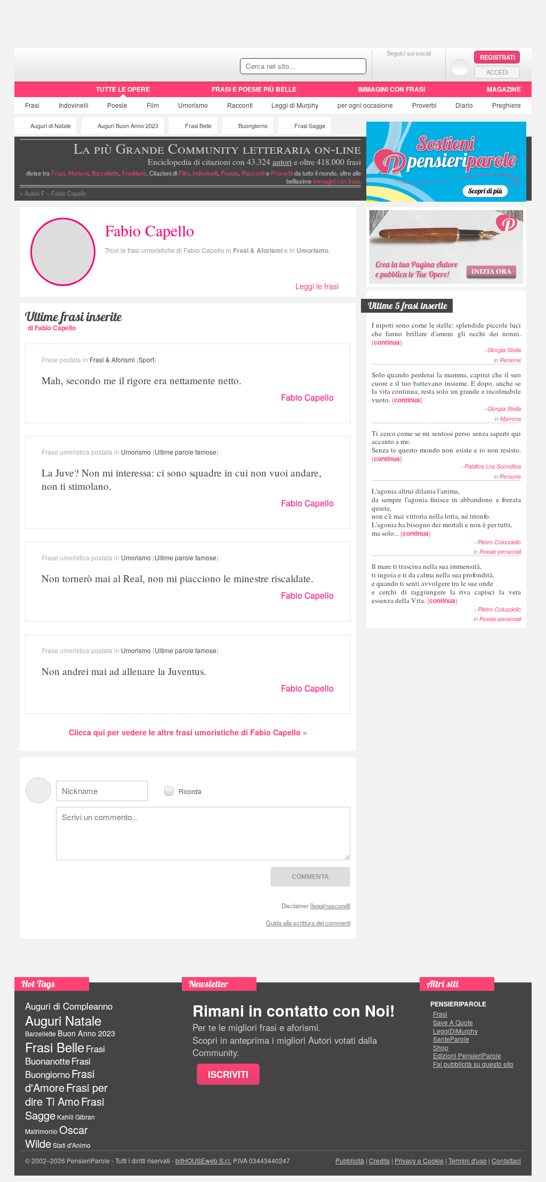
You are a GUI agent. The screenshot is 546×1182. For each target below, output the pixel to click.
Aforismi (78, 173)
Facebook (387, 66)
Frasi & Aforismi (258, 250)
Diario (464, 104)
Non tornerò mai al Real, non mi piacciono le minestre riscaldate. (178, 578)
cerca (335, 67)
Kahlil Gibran (76, 1116)
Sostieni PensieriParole (446, 162)
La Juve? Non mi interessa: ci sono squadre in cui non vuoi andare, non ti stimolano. (182, 479)
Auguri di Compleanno (69, 1005)
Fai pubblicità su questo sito (473, 1064)
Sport (146, 359)
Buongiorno (253, 126)
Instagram (430, 66)
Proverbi (424, 104)
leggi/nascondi (330, 905)
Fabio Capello (307, 397)
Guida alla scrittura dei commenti (308, 922)
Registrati (497, 57)
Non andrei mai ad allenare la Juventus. (124, 671)
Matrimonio (41, 1131)
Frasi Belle (198, 126)
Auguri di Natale (50, 126)
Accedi (497, 72)
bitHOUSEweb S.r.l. (203, 1160)
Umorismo (193, 104)
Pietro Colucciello (499, 542)
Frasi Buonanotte (65, 1054)
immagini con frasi (336, 181)
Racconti (240, 104)
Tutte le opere (123, 89)
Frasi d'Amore (59, 1080)
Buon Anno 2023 (86, 1033)
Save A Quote (453, 1022)
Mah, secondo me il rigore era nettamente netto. (142, 380)
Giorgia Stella (504, 350)
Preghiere (506, 104)
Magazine (504, 89)
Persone (510, 360)
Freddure (134, 173)
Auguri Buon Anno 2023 (128, 126)
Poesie (117, 104)
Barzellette (105, 173)
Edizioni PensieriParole (467, 1055)
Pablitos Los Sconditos (492, 466)
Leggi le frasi (317, 285)
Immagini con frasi (391, 89)
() (446, 333)
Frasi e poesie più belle (254, 89)
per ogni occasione (365, 104)
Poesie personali (500, 552)
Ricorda (190, 791)
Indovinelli (74, 104)
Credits (379, 1160)
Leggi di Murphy (294, 104)
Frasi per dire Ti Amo (66, 1094)
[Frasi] (29, 93)
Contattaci (506, 1160)
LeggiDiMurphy (455, 1031)
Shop (440, 1047)
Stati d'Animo (72, 1144)
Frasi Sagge (309, 126)
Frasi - (87, 63)
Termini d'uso (467, 1160)
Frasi (32, 104)
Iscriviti (228, 1074)
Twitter (408, 66)
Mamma (510, 419)
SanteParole (451, 1039)
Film (153, 104)
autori (282, 161)
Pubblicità (349, 1160)
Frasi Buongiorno (58, 1067)
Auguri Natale (63, 1020)
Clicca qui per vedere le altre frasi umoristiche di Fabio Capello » (188, 732)
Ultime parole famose (185, 451)
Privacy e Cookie (419, 1160)
